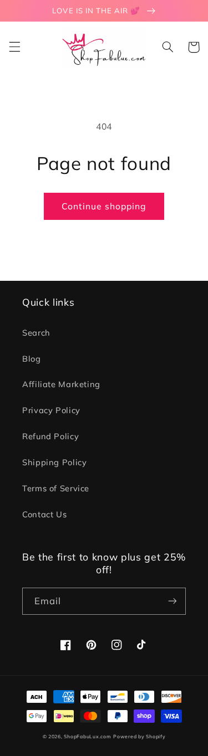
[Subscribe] (172, 601)
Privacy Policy (51, 410)
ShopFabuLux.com (87, 736)
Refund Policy (50, 436)
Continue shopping (104, 206)
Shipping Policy (54, 462)
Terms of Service (55, 488)
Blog (31, 358)
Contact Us (44, 514)
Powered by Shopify (139, 736)
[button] (14, 47)
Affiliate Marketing (61, 384)
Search (36, 332)
